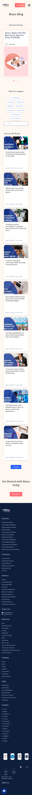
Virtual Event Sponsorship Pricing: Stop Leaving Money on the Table (16, 154)
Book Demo (19, 5)
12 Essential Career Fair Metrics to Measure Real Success (14, 443)
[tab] (13, 80)
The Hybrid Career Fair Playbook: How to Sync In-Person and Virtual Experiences (15, 408)
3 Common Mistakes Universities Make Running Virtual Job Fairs (15, 262)
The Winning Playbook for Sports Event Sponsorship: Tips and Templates (15, 335)
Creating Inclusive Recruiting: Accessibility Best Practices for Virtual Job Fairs (16, 227)
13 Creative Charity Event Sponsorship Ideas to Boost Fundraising (15, 371)
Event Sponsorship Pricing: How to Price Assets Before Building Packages (15, 299)
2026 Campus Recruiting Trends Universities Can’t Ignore (14, 190)
